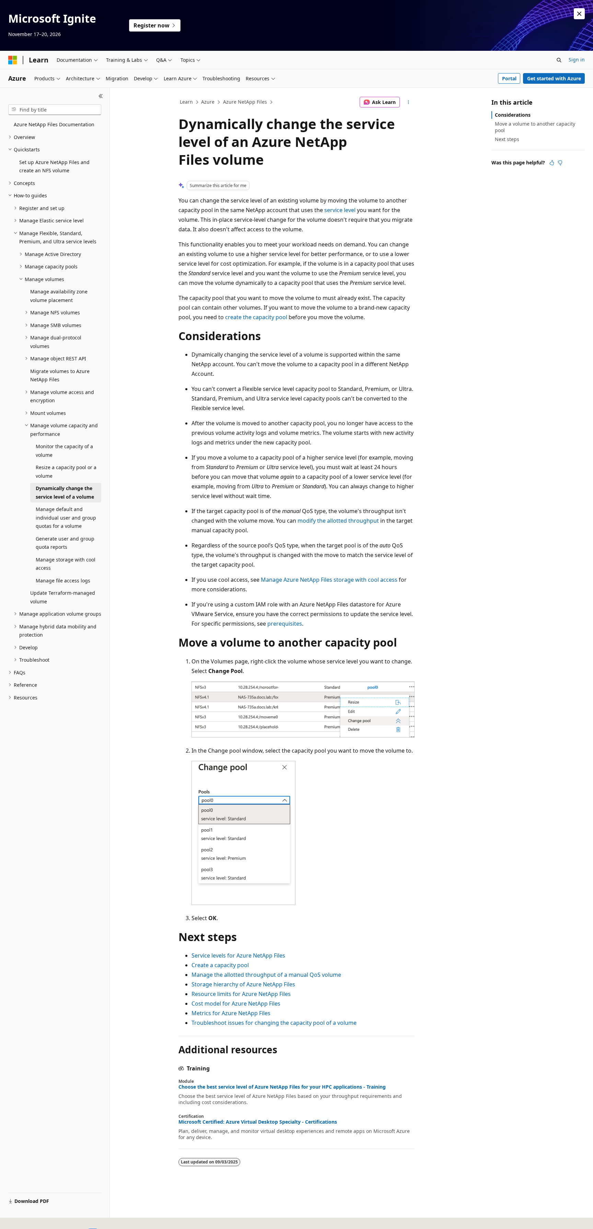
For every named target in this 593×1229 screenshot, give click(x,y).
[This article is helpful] (552, 163)
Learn (186, 101)
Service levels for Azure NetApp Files (238, 955)
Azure (207, 101)
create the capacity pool (256, 317)
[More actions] (409, 102)
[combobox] (54, 109)
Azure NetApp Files (245, 101)
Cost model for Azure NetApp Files (235, 1003)
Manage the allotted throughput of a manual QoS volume (266, 974)
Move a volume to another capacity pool (535, 126)
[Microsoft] (12, 60)
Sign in (577, 59)
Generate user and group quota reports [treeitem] (65, 542)
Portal (509, 78)
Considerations (513, 115)
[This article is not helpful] (560, 163)
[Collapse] (101, 96)
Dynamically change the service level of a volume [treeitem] (65, 492)
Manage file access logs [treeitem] (63, 580)
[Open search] (559, 60)
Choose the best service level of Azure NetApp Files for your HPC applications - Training (282, 1087)
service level (340, 210)
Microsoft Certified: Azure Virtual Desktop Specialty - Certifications (257, 1122)
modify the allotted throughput (338, 520)
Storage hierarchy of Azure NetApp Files (243, 984)
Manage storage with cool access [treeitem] (65, 563)
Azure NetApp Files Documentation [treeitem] (54, 124)
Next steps (507, 139)
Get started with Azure (554, 78)
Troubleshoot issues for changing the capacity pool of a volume (274, 1023)
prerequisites (284, 623)
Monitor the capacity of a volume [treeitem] (64, 450)
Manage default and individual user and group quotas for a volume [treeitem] (66, 517)
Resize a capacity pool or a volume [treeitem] (66, 471)
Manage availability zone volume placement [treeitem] (59, 295)
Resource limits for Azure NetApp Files (241, 994)
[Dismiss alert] (579, 13)
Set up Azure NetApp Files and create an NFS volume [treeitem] (54, 166)
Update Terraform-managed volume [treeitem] (62, 597)
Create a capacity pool (220, 965)
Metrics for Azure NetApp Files (230, 1013)
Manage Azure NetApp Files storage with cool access (329, 579)
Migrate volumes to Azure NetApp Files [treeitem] (60, 375)
